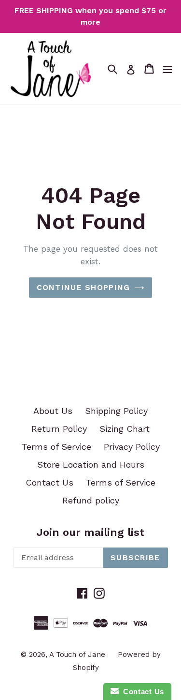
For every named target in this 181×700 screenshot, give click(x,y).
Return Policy (59, 429)
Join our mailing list (90, 532)
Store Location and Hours (90, 464)
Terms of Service (56, 446)
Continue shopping (83, 287)
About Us (52, 411)
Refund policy (90, 500)
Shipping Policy (116, 411)
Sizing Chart (124, 429)
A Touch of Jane (77, 654)
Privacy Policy (132, 446)
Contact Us (49, 482)
